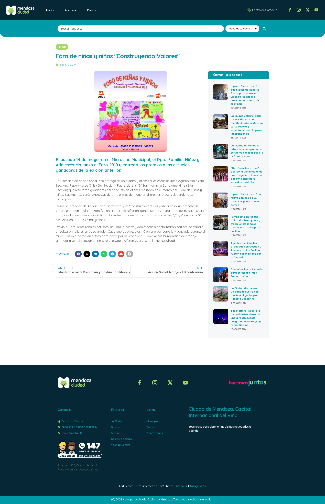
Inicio (50, 10)
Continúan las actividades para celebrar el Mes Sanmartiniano (247, 272)
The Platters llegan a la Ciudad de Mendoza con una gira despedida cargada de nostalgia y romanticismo (246, 318)
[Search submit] (264, 28)
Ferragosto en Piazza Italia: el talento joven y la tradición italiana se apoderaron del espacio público (247, 224)
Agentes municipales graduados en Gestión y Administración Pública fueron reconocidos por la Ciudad (246, 250)
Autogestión (198, 486)
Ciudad (62, 47)
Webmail (182, 486)
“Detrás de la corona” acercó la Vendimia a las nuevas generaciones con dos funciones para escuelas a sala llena (247, 175)
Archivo (70, 10)
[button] (78, 254)
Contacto (94, 10)
